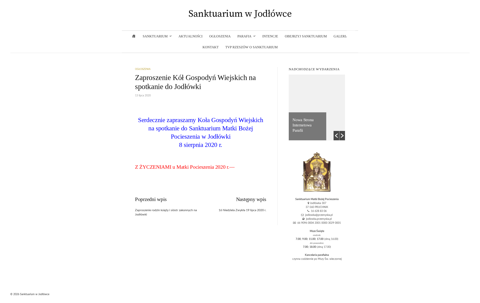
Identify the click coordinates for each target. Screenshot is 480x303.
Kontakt (210, 47)
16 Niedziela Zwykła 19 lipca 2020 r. (242, 210)
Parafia (244, 36)
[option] (317, 107)
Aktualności (190, 36)
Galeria (341, 36)
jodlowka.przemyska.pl (318, 219)
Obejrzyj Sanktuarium (306, 36)
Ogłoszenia (220, 36)
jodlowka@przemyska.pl (318, 215)
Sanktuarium (155, 36)
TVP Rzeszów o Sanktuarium (251, 47)
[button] (336, 135)
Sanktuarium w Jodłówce (240, 14)
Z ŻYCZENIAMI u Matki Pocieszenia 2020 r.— (185, 167)
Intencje (270, 36)
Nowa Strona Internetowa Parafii (303, 125)
